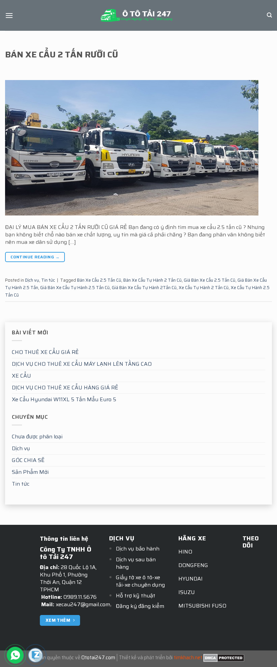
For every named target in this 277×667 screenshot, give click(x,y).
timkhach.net (188, 657)
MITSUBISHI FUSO (202, 605)
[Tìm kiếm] (269, 15)
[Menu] (9, 15)
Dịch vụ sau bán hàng (136, 563)
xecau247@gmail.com (83, 604)
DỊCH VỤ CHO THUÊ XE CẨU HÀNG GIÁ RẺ (65, 387)
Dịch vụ (21, 448)
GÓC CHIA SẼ (28, 460)
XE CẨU (21, 375)
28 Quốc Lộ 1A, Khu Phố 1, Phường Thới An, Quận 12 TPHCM (68, 578)
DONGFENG (193, 565)
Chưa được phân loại (37, 436)
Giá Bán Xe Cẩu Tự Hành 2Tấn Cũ (144, 287)
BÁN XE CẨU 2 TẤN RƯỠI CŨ (61, 54)
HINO (185, 551)
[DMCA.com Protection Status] (223, 657)
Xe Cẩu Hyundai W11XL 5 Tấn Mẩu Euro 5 (64, 399)
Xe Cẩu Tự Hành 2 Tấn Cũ (204, 287)
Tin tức (20, 484)
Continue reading (34, 257)
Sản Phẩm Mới (30, 472)
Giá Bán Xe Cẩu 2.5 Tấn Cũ (209, 280)
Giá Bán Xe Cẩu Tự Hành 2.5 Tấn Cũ (75, 287)
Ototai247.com (98, 657)
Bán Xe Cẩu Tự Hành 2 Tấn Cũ (152, 280)
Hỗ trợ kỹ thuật (135, 595)
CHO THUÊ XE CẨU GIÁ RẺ (45, 352)
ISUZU (186, 592)
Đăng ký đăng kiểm (140, 606)
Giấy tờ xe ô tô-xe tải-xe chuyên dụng (140, 581)
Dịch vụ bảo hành (137, 548)
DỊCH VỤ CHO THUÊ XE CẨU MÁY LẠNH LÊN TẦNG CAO (82, 364)
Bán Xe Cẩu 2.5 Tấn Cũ (99, 280)
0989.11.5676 (80, 597)
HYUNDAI (190, 578)
